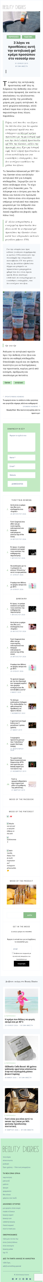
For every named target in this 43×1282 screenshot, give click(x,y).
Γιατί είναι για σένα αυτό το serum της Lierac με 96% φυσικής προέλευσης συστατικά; (19, 1123)
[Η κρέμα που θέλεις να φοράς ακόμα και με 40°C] (21, 1001)
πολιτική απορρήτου (22, 956)
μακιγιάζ (6, 1181)
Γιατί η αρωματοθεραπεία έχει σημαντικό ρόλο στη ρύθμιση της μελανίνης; (19, 783)
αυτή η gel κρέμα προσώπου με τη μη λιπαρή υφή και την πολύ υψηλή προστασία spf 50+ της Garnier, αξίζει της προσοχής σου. (22, 140)
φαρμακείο (7, 1191)
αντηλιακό (19, 383)
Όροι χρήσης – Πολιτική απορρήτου (16, 1167)
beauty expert (8, 1215)
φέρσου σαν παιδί (10, 1198)
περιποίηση (14, 37)
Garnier (7, 383)
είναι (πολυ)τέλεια (10, 1242)
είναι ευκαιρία (8, 1246)
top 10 (5, 1253)
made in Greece (9, 1211)
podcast (6, 1164)
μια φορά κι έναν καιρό (11, 1208)
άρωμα (5, 1188)
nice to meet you (9, 1229)
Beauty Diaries (24, 1275)
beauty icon (7, 1218)
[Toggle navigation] (38, 15)
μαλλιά (5, 1184)
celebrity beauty (9, 1222)
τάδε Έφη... (28, 37)
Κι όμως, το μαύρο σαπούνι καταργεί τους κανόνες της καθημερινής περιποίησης (17, 608)
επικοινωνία (8, 1160)
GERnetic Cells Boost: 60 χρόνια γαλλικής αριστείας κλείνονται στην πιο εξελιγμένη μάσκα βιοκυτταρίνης (20, 1070)
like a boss (7, 1195)
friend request (8, 1225)
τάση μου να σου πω (10, 1239)
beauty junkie (8, 1249)
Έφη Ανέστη (23, 66)
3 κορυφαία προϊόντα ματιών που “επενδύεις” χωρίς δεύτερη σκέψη (17, 742)
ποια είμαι (7, 1157)
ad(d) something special (12, 1266)
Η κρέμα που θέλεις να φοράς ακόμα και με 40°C (18, 666)
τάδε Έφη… (7, 1263)
